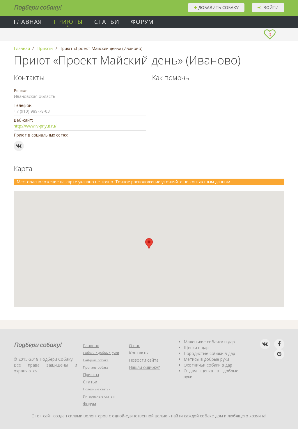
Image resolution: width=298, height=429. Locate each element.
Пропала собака (96, 367)
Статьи (106, 22)
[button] (149, 243)
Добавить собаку (218, 7)
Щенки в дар (196, 347)
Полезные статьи (97, 389)
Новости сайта (144, 360)
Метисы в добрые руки (206, 359)
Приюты (68, 22)
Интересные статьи (99, 396)
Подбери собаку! (30, 5)
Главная (28, 22)
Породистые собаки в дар (209, 353)
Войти (270, 7)
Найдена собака (96, 360)
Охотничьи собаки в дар (208, 365)
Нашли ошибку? (144, 367)
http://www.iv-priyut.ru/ (35, 126)
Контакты (138, 353)
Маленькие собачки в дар (209, 341)
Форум (142, 22)
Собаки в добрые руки (101, 353)
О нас (134, 345)
